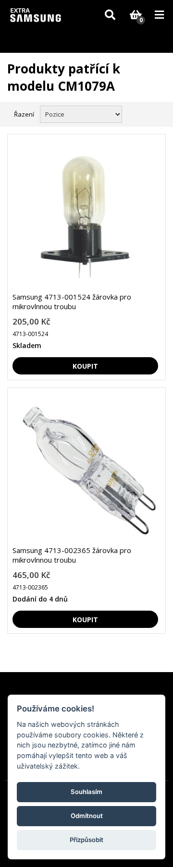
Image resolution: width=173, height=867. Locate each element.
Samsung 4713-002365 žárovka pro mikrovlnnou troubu (71, 555)
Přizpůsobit (86, 839)
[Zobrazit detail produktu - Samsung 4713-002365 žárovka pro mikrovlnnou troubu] (85, 470)
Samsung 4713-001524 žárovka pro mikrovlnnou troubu (71, 301)
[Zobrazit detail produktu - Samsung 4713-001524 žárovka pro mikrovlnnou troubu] (85, 217)
